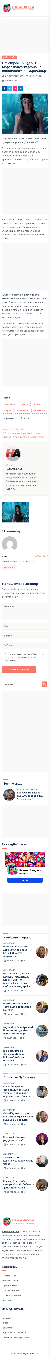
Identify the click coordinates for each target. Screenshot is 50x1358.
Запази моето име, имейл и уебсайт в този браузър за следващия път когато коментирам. (25, 657)
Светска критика (10, 1290)
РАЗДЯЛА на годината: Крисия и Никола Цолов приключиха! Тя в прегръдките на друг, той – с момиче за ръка (16, 980)
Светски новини (10, 1275)
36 (25, 991)
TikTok (5, 1322)
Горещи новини (9, 1285)
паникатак (22, 410)
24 (24, 1038)
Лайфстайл (9, 57)
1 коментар (11, 81)
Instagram (7, 1327)
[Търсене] (44, 684)
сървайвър (39, 410)
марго (8, 410)
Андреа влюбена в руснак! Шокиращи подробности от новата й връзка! (18, 1030)
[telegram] (20, 88)
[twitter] (9, 88)
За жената (8, 1134)
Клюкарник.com (10, 1231)
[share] (15, 88)
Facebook (6, 1318)
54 (25, 961)
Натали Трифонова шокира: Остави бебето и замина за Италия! (18, 1184)
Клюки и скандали (11, 1295)
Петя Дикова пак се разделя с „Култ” (14, 1139)
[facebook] (4, 88)
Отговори (9, 568)
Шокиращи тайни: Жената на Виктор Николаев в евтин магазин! (14, 1055)
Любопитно (9, 1154)
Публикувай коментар (19, 669)
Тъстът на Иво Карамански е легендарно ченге (18, 1161)
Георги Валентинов (27, 789)
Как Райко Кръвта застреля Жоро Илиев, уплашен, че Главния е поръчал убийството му (17, 1091)
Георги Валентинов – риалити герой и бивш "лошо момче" (30, 796)
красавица (10, 404)
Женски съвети (10, 1280)
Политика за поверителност (16, 1337)
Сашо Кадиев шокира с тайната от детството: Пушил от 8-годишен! (18, 1116)
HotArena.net (16, 76)
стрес (37, 404)
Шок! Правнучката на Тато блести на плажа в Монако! (17, 1007)
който (25, 404)
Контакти (6, 1300)
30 (25, 1014)
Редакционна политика (14, 1332)
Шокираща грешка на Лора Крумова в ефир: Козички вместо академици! (15, 951)
